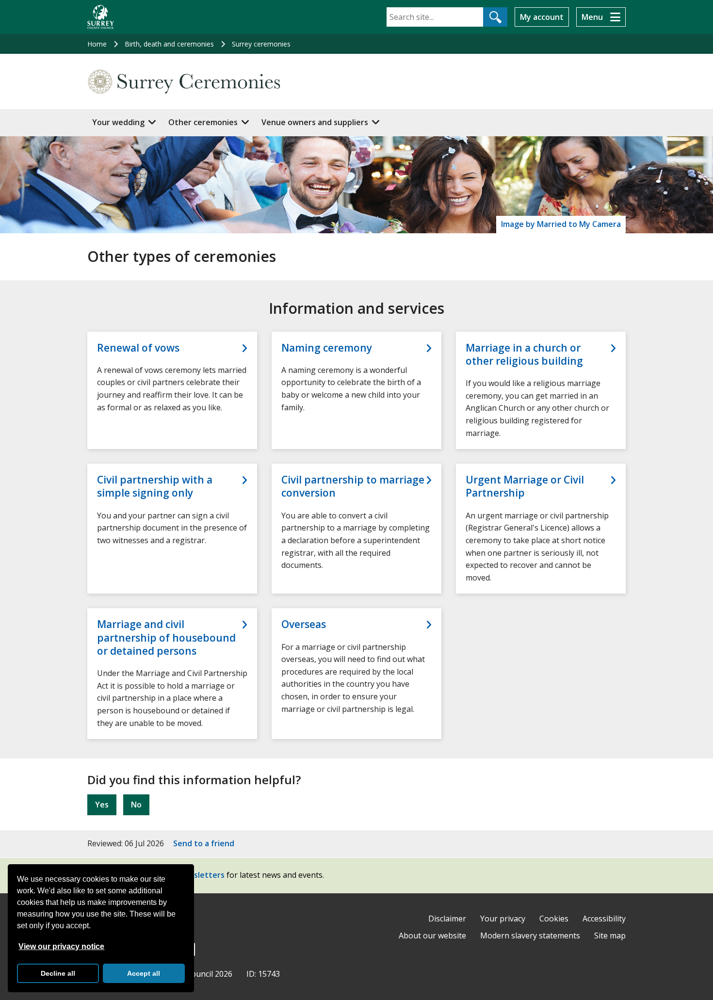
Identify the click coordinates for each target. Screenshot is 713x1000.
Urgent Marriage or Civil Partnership (525, 486)
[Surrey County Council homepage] (100, 17)
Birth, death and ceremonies (169, 43)
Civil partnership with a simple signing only (154, 486)
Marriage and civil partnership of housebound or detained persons (166, 638)
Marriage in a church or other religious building (524, 354)
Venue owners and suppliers (314, 122)
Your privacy (502, 918)
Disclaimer (447, 918)
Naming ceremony (326, 348)
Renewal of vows (138, 348)
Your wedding (118, 122)
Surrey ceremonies (261, 43)
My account (542, 17)
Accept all (143, 973)
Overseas (303, 624)
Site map (610, 935)
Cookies (553, 918)
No (136, 804)
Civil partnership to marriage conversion (352, 486)
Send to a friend (203, 843)
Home (97, 43)
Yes (102, 804)
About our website (432, 935)
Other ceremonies (203, 122)
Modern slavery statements (530, 935)
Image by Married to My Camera (561, 224)
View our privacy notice (61, 946)
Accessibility (604, 918)
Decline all (58, 973)
